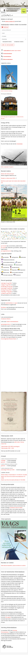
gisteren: (3, 462)
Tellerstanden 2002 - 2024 (7, 448)
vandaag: (3, 460)
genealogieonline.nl (6, 324)
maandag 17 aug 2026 (6, 291)
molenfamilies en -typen (11, 303)
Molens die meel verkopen (7, 174)
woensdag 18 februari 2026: (8, 469)
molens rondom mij (10, 21)
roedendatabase (6, 15)
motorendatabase (10, 15)
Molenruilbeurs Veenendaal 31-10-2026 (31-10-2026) (14, 474)
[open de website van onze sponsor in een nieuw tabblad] (14, 540)
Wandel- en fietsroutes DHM (8, 178)
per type (3, 247)
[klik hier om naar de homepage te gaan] (3, 10)
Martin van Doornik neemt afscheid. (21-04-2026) (13, 480)
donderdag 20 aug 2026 (7, 286)
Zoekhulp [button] (5, 27)
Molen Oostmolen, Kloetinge (6, 90)
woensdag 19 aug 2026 (6, 288)
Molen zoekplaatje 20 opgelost (7, 166)
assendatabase (8, 15)
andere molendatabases (12, 321)
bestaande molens (7, 41)
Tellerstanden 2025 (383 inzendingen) (10, 446)
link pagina (8, 617)
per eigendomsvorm (6, 251)
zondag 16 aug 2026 (6, 293)
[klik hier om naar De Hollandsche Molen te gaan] (24, 10)
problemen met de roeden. (16, 507)
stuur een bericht (12, 15)
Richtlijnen (3, 307)
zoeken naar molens (12, 50)
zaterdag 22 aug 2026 (6, 283)
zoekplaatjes (19, 144)
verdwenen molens (18, 41)
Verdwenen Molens (5, 319)
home (2, 15)
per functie (3, 246)
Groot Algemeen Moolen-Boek (8, 339)
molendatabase (4, 15)
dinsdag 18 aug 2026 (6, 290)
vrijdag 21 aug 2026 (6, 285)
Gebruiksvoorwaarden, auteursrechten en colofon (13, 565)
